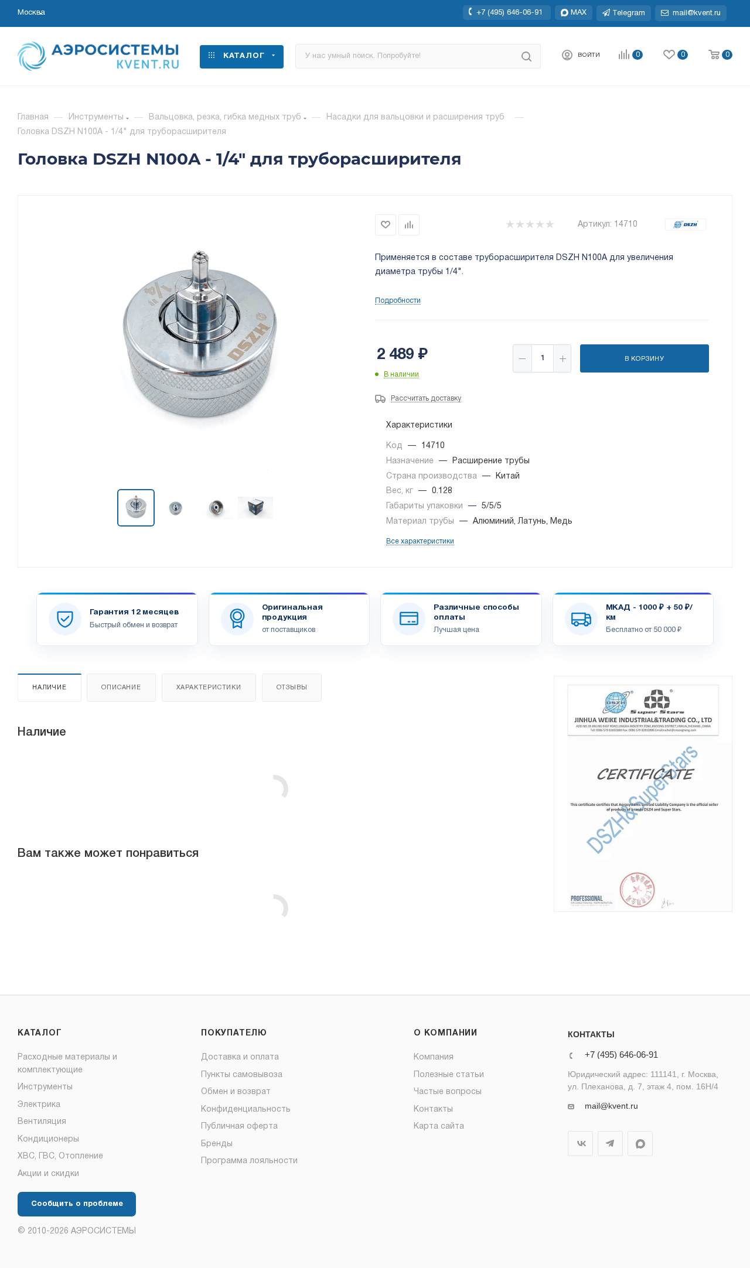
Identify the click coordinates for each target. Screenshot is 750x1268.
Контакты (433, 1109)
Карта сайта (439, 1126)
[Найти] (526, 56)
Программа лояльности (249, 1161)
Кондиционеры (48, 1139)
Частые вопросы (448, 1092)
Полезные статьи (449, 1075)
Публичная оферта (239, 1126)
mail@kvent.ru (611, 1105)
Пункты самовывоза (241, 1075)
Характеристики (208, 688)
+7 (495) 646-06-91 (509, 12)
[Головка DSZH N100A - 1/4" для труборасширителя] (197, 343)
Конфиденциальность (246, 1109)
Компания (434, 1057)
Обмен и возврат (236, 1092)
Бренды (217, 1144)
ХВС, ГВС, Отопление (60, 1156)
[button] (31, 13)
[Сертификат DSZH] (643, 793)
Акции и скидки (48, 1174)
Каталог (40, 1033)
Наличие (49, 688)
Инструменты (45, 1087)
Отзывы (292, 688)
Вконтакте (580, 1143)
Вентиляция (42, 1122)
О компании (446, 1033)
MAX (640, 1143)
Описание (121, 688)
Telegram (610, 1143)
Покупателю (234, 1033)
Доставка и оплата (240, 1057)
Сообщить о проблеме (77, 1204)
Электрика (39, 1105)
